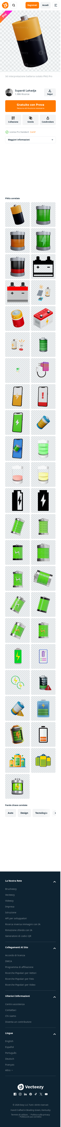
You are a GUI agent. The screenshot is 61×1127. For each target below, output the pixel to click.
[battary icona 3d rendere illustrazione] (17, 836)
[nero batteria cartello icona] (17, 784)
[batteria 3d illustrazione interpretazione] (17, 706)
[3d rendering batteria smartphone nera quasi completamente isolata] (17, 628)
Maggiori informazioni (19, 137)
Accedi (45, 5)
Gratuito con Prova (30, 106)
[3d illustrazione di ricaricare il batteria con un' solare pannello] (17, 394)
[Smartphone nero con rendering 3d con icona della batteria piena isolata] (17, 680)
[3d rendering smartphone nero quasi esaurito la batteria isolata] (17, 576)
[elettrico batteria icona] (17, 342)
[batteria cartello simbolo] (17, 446)
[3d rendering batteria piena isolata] (17, 238)
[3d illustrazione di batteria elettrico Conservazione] (17, 472)
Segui (50, 94)
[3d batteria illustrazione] (17, 420)
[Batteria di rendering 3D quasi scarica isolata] (17, 316)
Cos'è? (33, 132)
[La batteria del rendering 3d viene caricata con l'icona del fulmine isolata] (17, 290)
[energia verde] (17, 1096)
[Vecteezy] (5, 5)
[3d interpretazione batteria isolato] (17, 212)
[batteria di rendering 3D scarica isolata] (17, 264)
